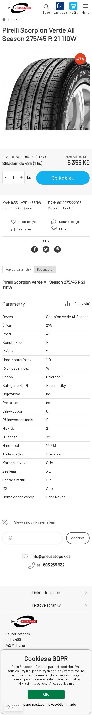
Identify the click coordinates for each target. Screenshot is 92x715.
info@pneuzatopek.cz (51, 556)
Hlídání (63, 229)
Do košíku (63, 177)
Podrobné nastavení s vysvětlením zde (46, 704)
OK (46, 694)
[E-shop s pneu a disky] (3, 19)
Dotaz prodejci (69, 222)
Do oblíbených (27, 222)
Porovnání (24, 229)
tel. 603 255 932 (51, 564)
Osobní (16, 19)
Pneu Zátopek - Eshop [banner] (19, 8)
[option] (46, 93)
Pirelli (67, 208)
